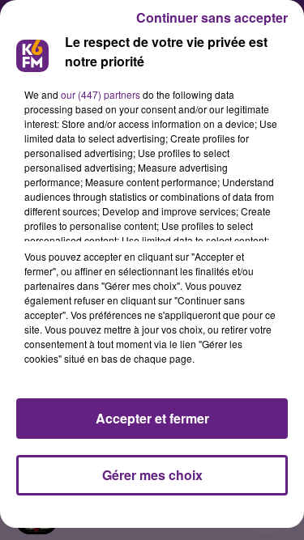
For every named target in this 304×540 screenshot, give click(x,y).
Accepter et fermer (152, 418)
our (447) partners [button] (100, 94)
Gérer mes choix (152, 475)
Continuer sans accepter (212, 17)
